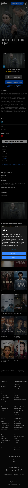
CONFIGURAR (14, 249)
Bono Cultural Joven (18, 444)
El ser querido (17, 384)
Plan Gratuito (16, 440)
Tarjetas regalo (17, 447)
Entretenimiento (4, 408)
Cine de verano (4, 395)
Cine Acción (3, 391)
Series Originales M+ (5, 401)
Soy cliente (15, 77)
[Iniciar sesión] (25, 3)
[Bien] (12, 71)
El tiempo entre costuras (5, 361)
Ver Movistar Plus (17, 421)
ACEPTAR (14, 257)
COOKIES (14, 476)
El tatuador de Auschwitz (18, 337)
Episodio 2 (4, 151)
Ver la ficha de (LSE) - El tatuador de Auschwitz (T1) (14, 164)
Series (3, 7)
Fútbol (14, 7)
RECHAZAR (14, 253)
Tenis (2, 434)
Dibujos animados (17, 408)
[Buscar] (9, 3)
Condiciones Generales (18, 427)
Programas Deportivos (18, 410)
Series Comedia (4, 404)
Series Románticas (5, 403)
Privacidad (22, 474)
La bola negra (17, 386)
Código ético (16, 429)
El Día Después (4, 429)
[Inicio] (4, 3)
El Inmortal (16, 395)
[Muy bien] (14, 71)
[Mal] (8, 71)
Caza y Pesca (16, 412)
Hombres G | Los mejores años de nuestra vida (20, 400)
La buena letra (18, 313)
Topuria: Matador (4, 438)
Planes (15, 438)
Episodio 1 (4, 149)
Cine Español (3, 388)
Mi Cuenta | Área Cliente (19, 425)
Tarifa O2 (16, 445)
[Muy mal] (6, 71)
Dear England (4, 336)
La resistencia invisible (7, 313)
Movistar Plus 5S (17, 414)
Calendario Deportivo (5, 444)
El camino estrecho (19, 290)
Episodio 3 (4, 153)
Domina (16, 360)
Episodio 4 (4, 156)
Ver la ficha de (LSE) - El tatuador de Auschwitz (14, 143)
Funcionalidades (17, 423)
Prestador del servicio (8, 474)
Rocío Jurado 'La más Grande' (20, 403)
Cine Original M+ (4, 386)
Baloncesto (3, 432)
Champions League (5, 423)
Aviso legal (16, 474)
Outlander (4, 268)
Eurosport (3, 442)
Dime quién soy (5, 290)
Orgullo (2, 410)
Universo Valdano (4, 431)
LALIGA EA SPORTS (5, 425)
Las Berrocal (16, 397)
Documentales (4, 406)
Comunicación (17, 449)
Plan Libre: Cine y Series (19, 436)
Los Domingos (17, 388)
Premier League (4, 427)
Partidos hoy (3, 445)
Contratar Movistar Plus (19, 431)
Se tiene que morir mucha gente (19, 392)
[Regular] (10, 71)
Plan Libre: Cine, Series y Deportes (19, 433)
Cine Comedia (4, 389)
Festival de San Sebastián (19, 406)
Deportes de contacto (5, 440)
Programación (4, 447)
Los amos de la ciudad (20, 268)
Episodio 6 (4, 160)
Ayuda (14, 461)
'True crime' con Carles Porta (20, 404)
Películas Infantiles (5, 397)
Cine (8, 7)
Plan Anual (16, 442)
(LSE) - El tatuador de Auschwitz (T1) (14, 141)
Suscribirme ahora (17, 3)
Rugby (2, 436)
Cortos (2, 393)
